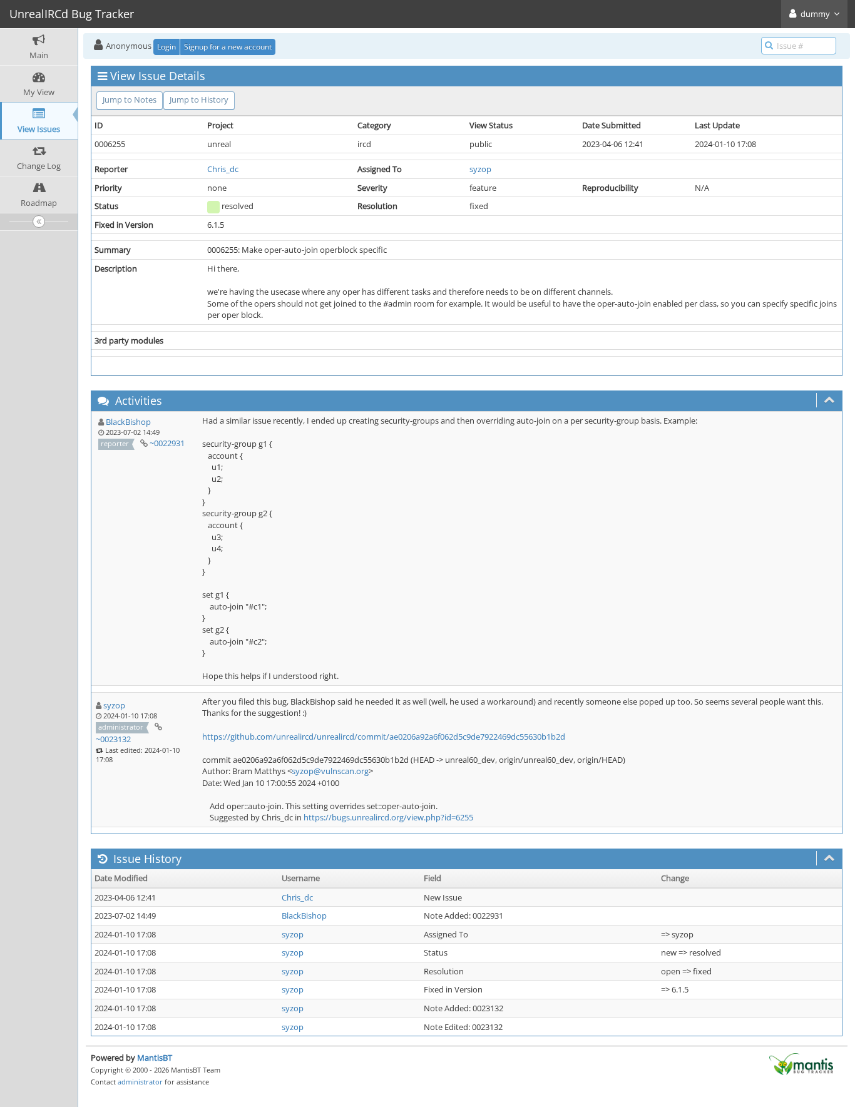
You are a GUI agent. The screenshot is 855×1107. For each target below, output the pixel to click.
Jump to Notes (129, 99)
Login (166, 46)
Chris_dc (222, 169)
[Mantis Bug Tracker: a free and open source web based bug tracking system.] (801, 1063)
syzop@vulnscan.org (330, 771)
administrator (140, 1081)
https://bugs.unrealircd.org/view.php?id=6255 (388, 817)
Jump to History (199, 99)
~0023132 (113, 739)
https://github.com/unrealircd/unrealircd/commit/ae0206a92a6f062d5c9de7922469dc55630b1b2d (383, 736)
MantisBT (154, 1057)
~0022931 (167, 443)
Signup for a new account (228, 46)
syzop (480, 169)
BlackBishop (128, 421)
